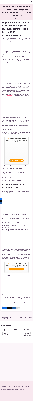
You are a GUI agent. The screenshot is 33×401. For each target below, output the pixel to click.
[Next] (30, 333)
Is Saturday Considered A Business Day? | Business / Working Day (5, 332)
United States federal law (7, 95)
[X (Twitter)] (1, 201)
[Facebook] (1, 199)
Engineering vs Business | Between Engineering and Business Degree (25, 316)
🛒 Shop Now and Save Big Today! (16, 160)
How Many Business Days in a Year (16, 331)
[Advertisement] (11, 240)
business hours (24, 84)
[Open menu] (31, 2)
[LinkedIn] (1, 203)
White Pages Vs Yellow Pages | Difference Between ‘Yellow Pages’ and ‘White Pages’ (7, 316)
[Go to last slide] (2, 333)
